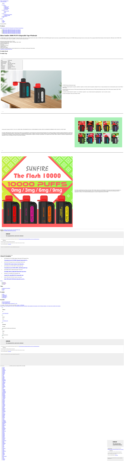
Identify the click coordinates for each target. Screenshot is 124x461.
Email (9, 49)
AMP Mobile (22, 305)
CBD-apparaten (6, 8)
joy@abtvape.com (5, 320)
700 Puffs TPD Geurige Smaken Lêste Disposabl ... (14, 263)
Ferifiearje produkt (7, 15)
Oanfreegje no (2, 49)
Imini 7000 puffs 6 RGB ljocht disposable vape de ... (14, 278)
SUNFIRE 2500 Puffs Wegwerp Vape (10, 230)
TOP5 (5, 5)
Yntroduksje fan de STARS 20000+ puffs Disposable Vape (15, 267)
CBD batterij (6, 7)
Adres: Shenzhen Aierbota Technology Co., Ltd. (9, 303)
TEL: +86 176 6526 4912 (6, 301)
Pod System (6, 9)
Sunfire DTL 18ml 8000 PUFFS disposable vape (13, 275)
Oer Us (3, 10)
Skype (11, 49)
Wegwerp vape (6, 6)
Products (3, 21)
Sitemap (18, 305)
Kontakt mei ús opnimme (8, 14)
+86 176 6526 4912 (3, 1)
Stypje (3, 13)
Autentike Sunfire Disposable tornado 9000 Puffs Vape (11, 229)
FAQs (5, 12)
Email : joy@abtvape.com (4, 0)
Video (3, 17)
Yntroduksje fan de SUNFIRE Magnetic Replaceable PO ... (16, 260)
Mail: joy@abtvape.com (6, 302)
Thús (3, 20)
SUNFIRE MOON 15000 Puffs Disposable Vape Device (15, 271)
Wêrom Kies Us (4, 16)
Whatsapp (6, 49)
